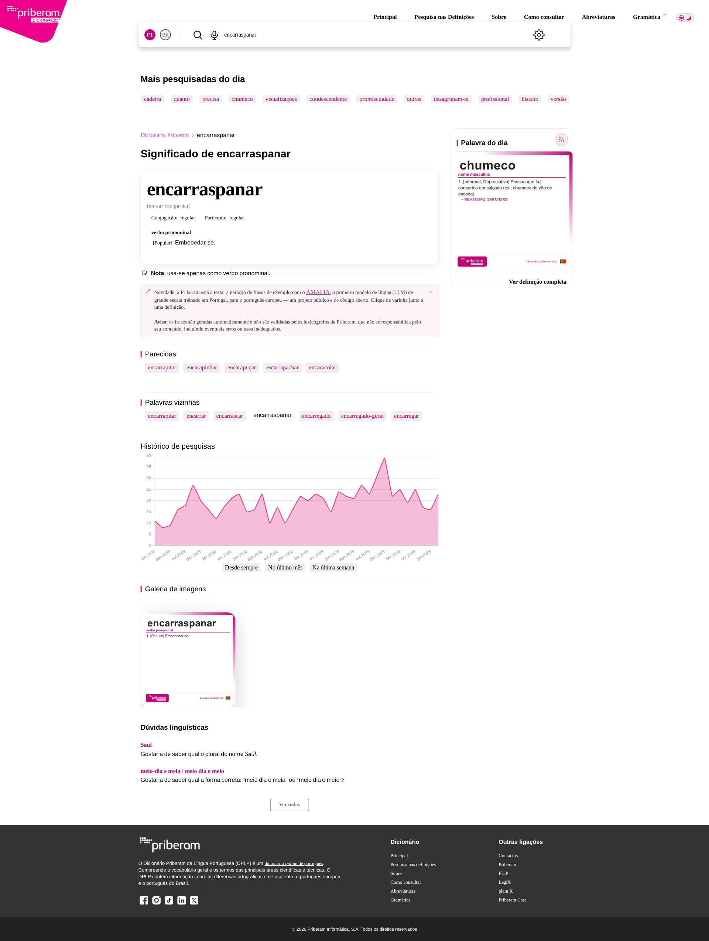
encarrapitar (162, 368)
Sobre (498, 17)
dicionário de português (293, 863)
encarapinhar (201, 368)
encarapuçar (241, 368)
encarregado (316, 416)
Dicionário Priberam (165, 135)
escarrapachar (282, 368)
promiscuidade (376, 99)
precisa (210, 99)
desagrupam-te (451, 99)
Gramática (647, 17)
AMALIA (318, 292)
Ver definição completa (537, 282)
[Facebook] (144, 904)
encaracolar (322, 368)
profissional (495, 99)
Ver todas (289, 805)
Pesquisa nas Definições (444, 17)
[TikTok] (168, 904)
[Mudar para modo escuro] (685, 17)
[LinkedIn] (181, 904)
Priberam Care (512, 900)
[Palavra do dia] (561, 139)
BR (165, 35)
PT (150, 35)
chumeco (242, 99)
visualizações (281, 99)
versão (558, 99)
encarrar (196, 416)
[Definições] (539, 35)
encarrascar (229, 416)
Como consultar (544, 17)
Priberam (507, 864)
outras (414, 99)
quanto (182, 99)
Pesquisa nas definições (413, 864)
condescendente (328, 99)
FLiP (503, 873)
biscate (529, 99)
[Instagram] (156, 904)
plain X (506, 891)
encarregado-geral (362, 416)
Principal (385, 17)
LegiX (505, 882)
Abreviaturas (598, 17)
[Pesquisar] (198, 35)
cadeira (152, 99)
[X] (193, 904)
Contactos (508, 855)
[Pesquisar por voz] (214, 35)
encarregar (406, 416)
